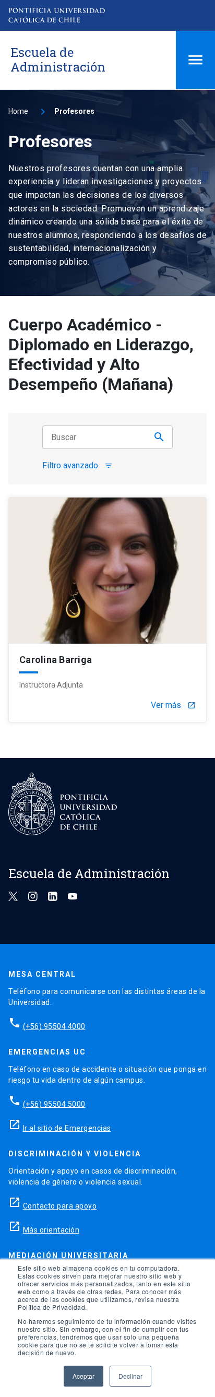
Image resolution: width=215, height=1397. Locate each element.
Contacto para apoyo (60, 1206)
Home (18, 111)
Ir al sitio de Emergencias (67, 1128)
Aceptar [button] (83, 1375)
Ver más (173, 705)
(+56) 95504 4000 (54, 1026)
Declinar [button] (130, 1375)
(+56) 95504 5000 (54, 1104)
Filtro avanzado (77, 465)
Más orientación (51, 1230)
